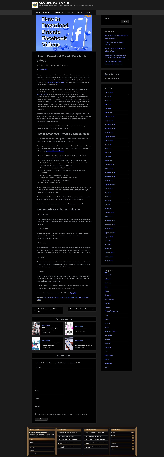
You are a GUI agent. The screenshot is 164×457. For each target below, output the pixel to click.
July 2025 (108, 144)
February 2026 (109, 116)
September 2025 (110, 136)
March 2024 (108, 209)
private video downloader (55, 151)
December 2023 (110, 221)
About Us (32, 442)
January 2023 (109, 257)
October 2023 (109, 229)
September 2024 (110, 184)
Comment (38, 367)
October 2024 (109, 180)
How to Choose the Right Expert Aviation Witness (68, 439)
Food (106, 315)
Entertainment (109, 299)
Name (37, 390)
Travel (107, 367)
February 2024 (109, 213)
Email (37, 398)
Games (107, 319)
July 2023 (108, 241)
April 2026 (108, 108)
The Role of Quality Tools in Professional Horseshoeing (66, 446)
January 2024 (109, 217)
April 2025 (108, 156)
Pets (106, 351)
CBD (106, 287)
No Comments (64, 65)
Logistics (107, 343)
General (67, 12)
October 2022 (109, 261)
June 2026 (108, 100)
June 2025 (108, 148)
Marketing (108, 347)
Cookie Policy (33, 453)
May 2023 (108, 245)
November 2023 (110, 225)
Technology (108, 363)
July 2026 (108, 96)
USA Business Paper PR (54, 2)
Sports (107, 359)
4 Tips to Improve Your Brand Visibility (66, 436)
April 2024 (108, 205)
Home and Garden (110, 331)
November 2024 (110, 176)
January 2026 (109, 120)
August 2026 (109, 92)
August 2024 (109, 188)
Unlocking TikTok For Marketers (84, 329)
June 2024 (108, 197)
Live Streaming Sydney (56, 82)
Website (37, 406)
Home (38, 12)
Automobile (108, 275)
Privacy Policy (33, 447)
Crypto (107, 291)
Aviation (107, 279)
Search (107, 18)
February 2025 (109, 164)
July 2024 (108, 193)
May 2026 (108, 104)
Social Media (43, 69)
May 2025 (108, 152)
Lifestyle (87, 12)
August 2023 (109, 237)
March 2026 (108, 112)
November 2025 (110, 128)
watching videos (42, 94)
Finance (107, 307)
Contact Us (46, 12)
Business (57, 12)
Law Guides (108, 335)
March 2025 (108, 160)
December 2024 (110, 173)
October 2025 (109, 132)
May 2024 (108, 201)
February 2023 (109, 253)
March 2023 (108, 249)
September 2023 (110, 233)
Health (77, 12)
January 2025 (109, 169)
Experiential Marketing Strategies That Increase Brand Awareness (69, 442)
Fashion (107, 303)
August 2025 (109, 140)
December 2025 (110, 124)
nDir (54, 65)
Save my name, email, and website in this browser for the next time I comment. (62, 414)
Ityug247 (73, 293)
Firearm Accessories (111, 311)
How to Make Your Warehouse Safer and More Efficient (67, 433)
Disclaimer (32, 450)
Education (108, 295)
